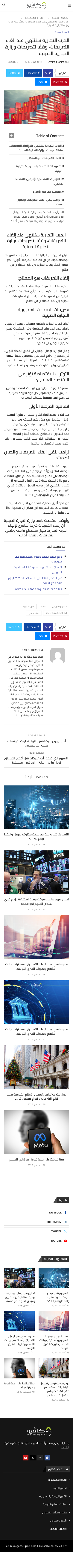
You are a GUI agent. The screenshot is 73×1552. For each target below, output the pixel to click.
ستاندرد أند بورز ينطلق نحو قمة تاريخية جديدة (38, 588)
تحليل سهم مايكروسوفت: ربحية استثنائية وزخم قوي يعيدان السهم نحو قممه (36, 901)
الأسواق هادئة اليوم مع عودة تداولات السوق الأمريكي (37, 570)
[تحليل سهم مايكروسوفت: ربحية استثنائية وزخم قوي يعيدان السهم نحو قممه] (36, 872)
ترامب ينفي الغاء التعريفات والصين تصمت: (40, 202)
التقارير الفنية (60, 1488)
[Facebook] (47, 1457)
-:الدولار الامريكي (59, 606)
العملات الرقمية (58, 1529)
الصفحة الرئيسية (60, 18)
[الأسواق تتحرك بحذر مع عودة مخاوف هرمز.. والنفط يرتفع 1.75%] (36, 807)
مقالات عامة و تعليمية (55, 1504)
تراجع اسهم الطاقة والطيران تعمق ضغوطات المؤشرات (38, 559)
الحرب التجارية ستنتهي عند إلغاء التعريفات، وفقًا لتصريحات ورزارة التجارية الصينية (36, 148)
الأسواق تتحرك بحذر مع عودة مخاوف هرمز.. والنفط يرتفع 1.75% (36, 836)
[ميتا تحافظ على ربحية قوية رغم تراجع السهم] (36, 1132)
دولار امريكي (34, 613)
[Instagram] (40, 1457)
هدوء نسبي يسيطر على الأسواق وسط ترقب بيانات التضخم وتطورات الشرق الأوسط (36, 966)
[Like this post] (46, 73)
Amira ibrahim (56, 61)
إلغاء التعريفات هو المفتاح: (44, 158)
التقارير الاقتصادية (34, 18)
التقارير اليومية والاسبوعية (53, 1496)
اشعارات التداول (58, 1521)
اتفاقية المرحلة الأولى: (47, 191)
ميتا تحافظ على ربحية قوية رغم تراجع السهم (36, 1159)
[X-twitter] (33, 1457)
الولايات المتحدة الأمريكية (56, 613)
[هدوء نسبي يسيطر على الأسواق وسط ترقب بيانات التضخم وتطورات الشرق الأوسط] (36, 937)
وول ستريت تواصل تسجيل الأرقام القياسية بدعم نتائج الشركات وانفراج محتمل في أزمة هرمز (54, 1389)
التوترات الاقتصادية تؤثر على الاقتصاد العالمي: (39, 181)
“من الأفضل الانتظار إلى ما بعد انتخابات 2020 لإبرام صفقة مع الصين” (35, 580)
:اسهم (43, 606)
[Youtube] (25, 1457)
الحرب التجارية (28, 606)
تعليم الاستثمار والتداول (54, 1513)
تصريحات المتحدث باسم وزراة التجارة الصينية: (40, 168)
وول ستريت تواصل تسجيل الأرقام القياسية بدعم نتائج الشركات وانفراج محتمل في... (36, 1096)
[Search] (4, 5)
